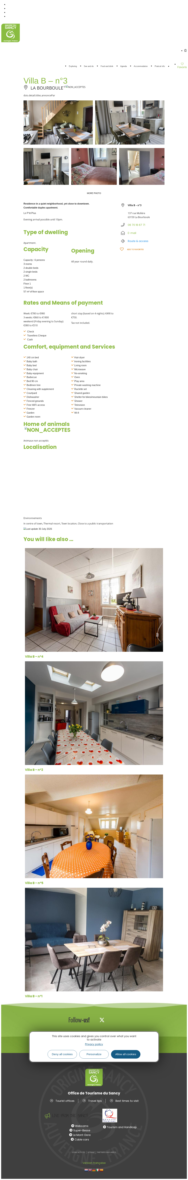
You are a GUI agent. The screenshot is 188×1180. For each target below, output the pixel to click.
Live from (70, 1116)
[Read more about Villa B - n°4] (94, 600)
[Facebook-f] (92, 1020)
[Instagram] (111, 1020)
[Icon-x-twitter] (102, 1020)
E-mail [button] (132, 233)
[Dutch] (86, 1170)
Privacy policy (94, 1044)
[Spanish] (102, 1170)
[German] (94, 1170)
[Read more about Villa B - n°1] (94, 939)
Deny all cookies (62, 1054)
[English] (90, 1170)
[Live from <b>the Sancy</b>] (47, 1115)
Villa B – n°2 (34, 770)
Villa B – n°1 (33, 996)
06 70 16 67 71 (136, 225)
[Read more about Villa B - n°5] (94, 826)
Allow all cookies (125, 1054)
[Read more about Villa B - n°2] (94, 713)
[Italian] (98, 1170)
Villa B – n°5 (34, 883)
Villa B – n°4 (34, 656)
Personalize (94, 1054)
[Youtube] (121, 1020)
